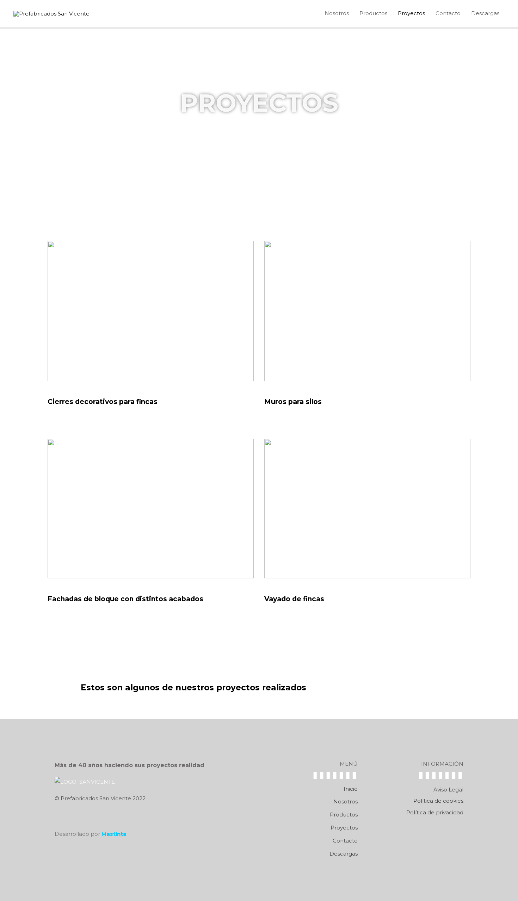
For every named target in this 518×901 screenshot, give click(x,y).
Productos (373, 13)
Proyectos (411, 13)
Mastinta (114, 834)
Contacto (448, 13)
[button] (394, 688)
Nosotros (337, 13)
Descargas (485, 13)
